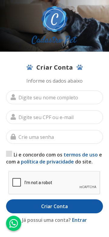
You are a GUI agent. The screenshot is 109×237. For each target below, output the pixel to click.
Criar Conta (54, 206)
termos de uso (81, 154)
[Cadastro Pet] (54, 25)
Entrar (79, 220)
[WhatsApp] (13, 223)
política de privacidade (47, 161)
